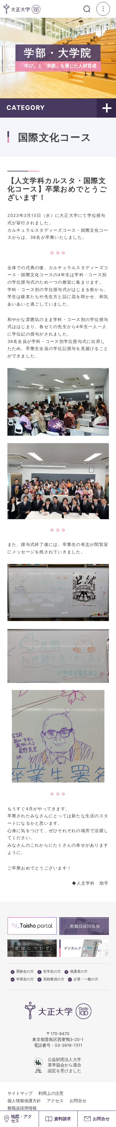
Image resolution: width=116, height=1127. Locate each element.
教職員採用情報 (22, 1108)
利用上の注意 (50, 1093)
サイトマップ (20, 1093)
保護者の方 (79, 972)
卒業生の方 (25, 979)
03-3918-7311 (68, 1045)
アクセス (55, 1100)
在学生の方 (52, 972)
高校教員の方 (53, 979)
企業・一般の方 (85, 979)
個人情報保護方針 (24, 1100)
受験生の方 (25, 972)
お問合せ (78, 1100)
